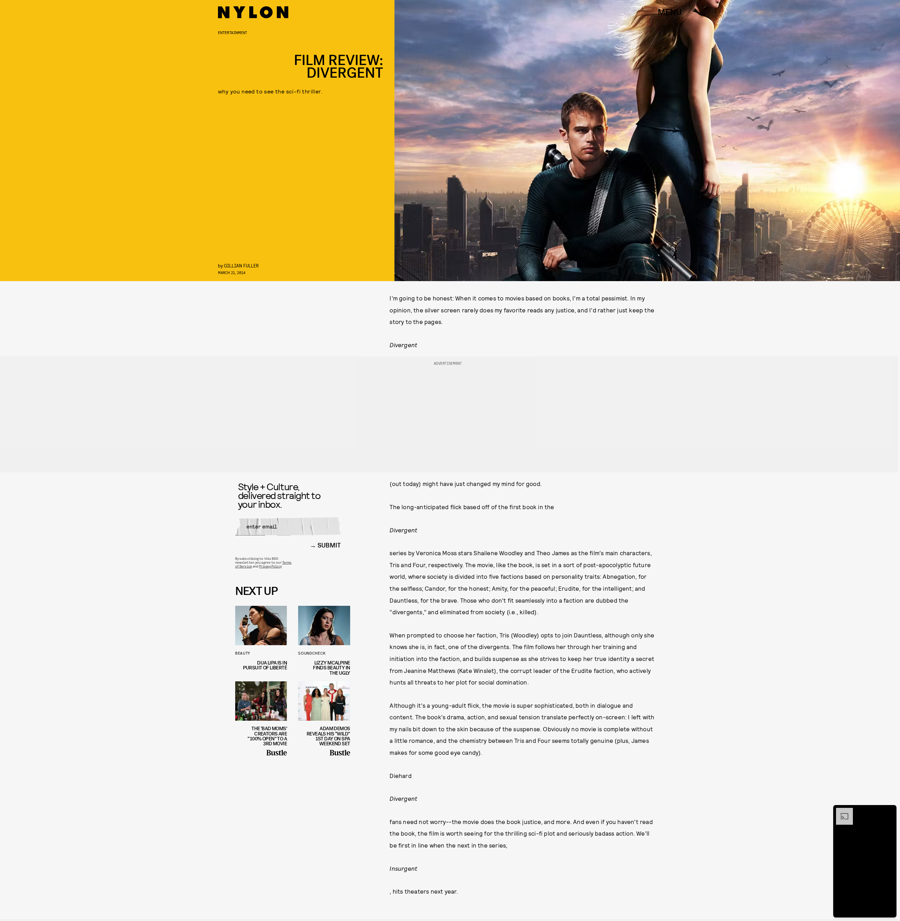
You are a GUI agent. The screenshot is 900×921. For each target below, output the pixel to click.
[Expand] (841, 811)
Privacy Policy (270, 566)
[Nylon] (253, 12)
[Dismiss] (888, 811)
